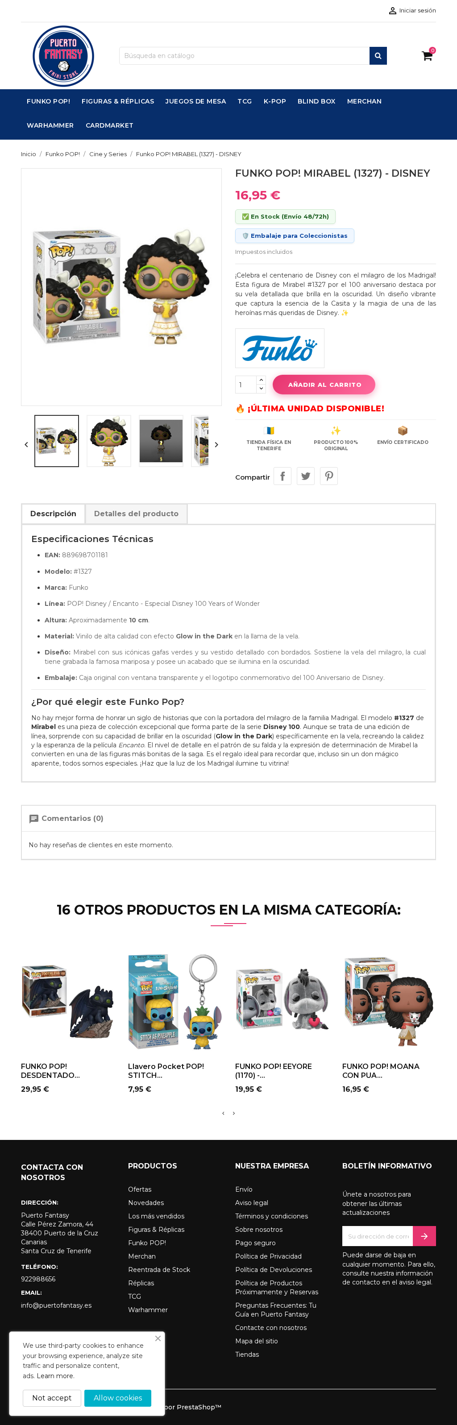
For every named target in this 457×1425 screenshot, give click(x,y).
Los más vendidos (156, 1216)
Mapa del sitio (256, 1341)
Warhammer (148, 1310)
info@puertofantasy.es (56, 1305)
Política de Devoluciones (273, 1270)
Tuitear (306, 476)
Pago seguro (255, 1243)
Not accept (52, 1398)
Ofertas (139, 1189)
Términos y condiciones (271, 1216)
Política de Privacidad (268, 1256)
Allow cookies (118, 1398)
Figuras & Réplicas (156, 1230)
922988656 (38, 1279)
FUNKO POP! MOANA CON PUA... (381, 1071)
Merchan (142, 1256)
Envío (244, 1189)
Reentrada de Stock (159, 1270)
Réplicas (141, 1283)
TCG (134, 1296)
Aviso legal (251, 1203)
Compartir (282, 476)
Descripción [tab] (53, 514)
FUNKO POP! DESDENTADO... (50, 1071)
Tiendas (247, 1354)
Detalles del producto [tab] (136, 514)
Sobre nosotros (259, 1230)
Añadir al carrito (325, 384)
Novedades (146, 1203)
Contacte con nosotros (271, 1328)
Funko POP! (147, 1243)
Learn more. (56, 1376)
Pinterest (329, 476)
